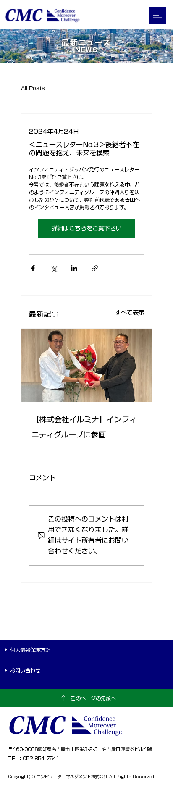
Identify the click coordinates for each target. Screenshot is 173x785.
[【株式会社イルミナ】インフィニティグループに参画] (86, 365)
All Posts (33, 87)
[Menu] (157, 15)
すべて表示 (129, 313)
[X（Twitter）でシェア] (54, 268)
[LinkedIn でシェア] (74, 268)
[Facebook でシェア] (33, 268)
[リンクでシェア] (95, 268)
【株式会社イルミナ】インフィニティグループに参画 (83, 427)
